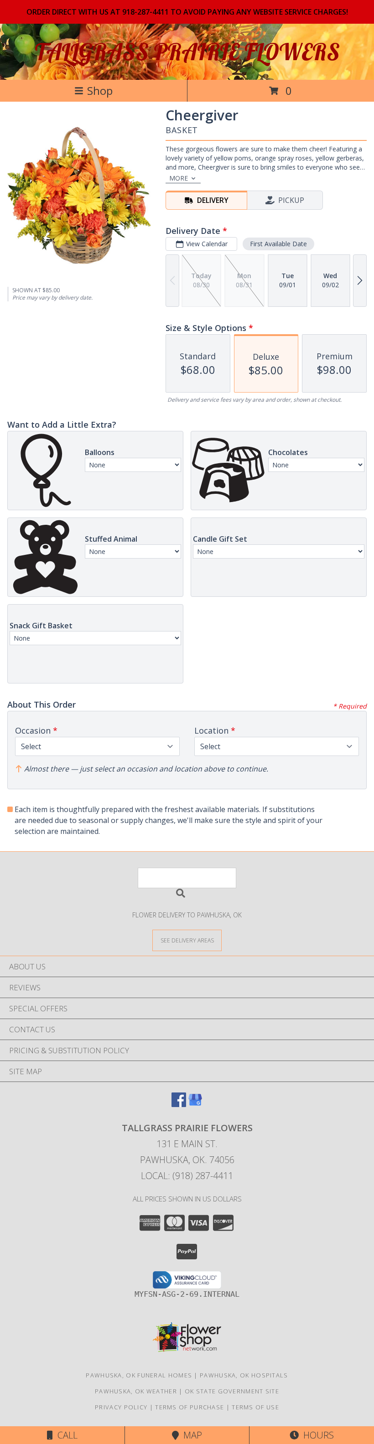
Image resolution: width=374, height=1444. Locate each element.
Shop (100, 90)
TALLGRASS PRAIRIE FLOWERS (187, 51)
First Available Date (278, 243)
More (178, 178)
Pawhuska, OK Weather (136, 1391)
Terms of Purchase (189, 1407)
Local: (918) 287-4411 (187, 1176)
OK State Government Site (232, 1391)
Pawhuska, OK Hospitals (244, 1375)
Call (65, 1435)
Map (190, 1435)
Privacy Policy (121, 1407)
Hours (316, 1435)
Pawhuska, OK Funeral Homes (139, 1375)
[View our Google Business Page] (195, 1104)
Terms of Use (255, 1407)
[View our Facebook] (178, 1104)
